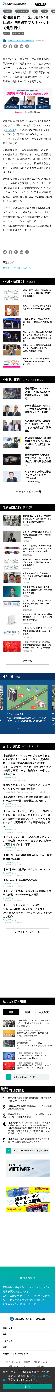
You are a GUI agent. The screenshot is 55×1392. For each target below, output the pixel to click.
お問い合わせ (13, 1366)
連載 (5, 1347)
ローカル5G (22, 11)
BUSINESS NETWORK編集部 (21, 40)
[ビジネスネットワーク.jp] (14, 3)
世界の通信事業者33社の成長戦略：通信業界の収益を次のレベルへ (29, 1099)
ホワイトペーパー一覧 (27, 932)
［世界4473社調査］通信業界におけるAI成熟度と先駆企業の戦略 (30, 1107)
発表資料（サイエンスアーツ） (18, 268)
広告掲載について (40, 1362)
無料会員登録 (40, 4)
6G (44, 11)
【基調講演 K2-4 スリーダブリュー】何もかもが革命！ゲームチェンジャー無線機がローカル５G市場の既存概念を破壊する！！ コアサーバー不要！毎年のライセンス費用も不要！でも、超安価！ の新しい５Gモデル (29, 1128)
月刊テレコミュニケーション (15, 1354)
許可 (27, 1386)
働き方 (6, 33)
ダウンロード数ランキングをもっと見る (31, 1150)
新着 (5, 1334)
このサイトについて (13, 1362)
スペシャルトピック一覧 (27, 491)
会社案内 (27, 1362)
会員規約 (40, 1366)
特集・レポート (9, 1328)
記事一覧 (28, 660)
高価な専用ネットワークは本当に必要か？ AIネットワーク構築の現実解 (30, 1115)
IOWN (7, 11)
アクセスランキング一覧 (24, 1077)
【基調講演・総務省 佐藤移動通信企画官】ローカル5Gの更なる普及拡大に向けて (30, 1140)
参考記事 (10, 130)
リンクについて (28, 1366)
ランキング (7, 1341)
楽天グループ (18, 33)
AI (35, 11)
